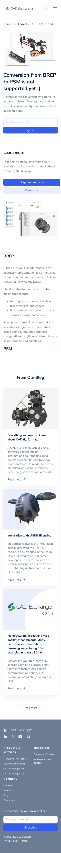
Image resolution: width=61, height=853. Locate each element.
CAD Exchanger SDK (14, 768)
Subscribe (30, 828)
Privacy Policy (10, 840)
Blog (5, 795)
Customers (9, 785)
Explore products (32, 182)
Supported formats (44, 754)
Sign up (30, 130)
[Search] (47, 9)
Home (7, 24)
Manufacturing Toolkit (14, 758)
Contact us (32, 190)
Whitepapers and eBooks (43, 761)
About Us (8, 790)
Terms (24, 840)
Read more (30, 708)
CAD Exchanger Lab (13, 773)
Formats (23, 24)
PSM (7, 348)
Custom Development (14, 763)
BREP (8, 256)
